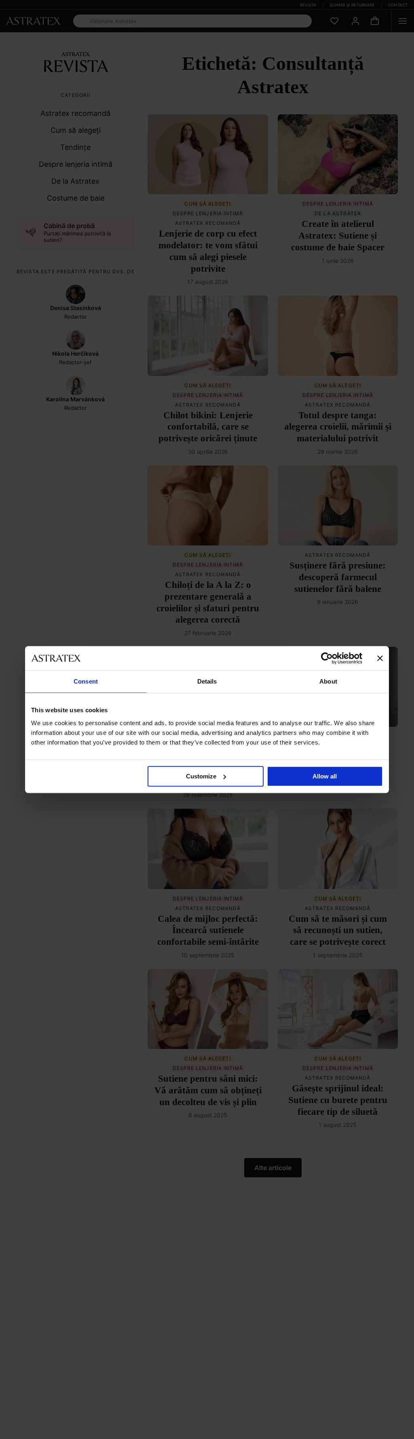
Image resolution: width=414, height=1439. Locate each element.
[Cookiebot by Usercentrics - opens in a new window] (326, 658)
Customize (201, 776)
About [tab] (328, 681)
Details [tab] (207, 681)
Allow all (325, 776)
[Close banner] (380, 658)
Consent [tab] (86, 681)
